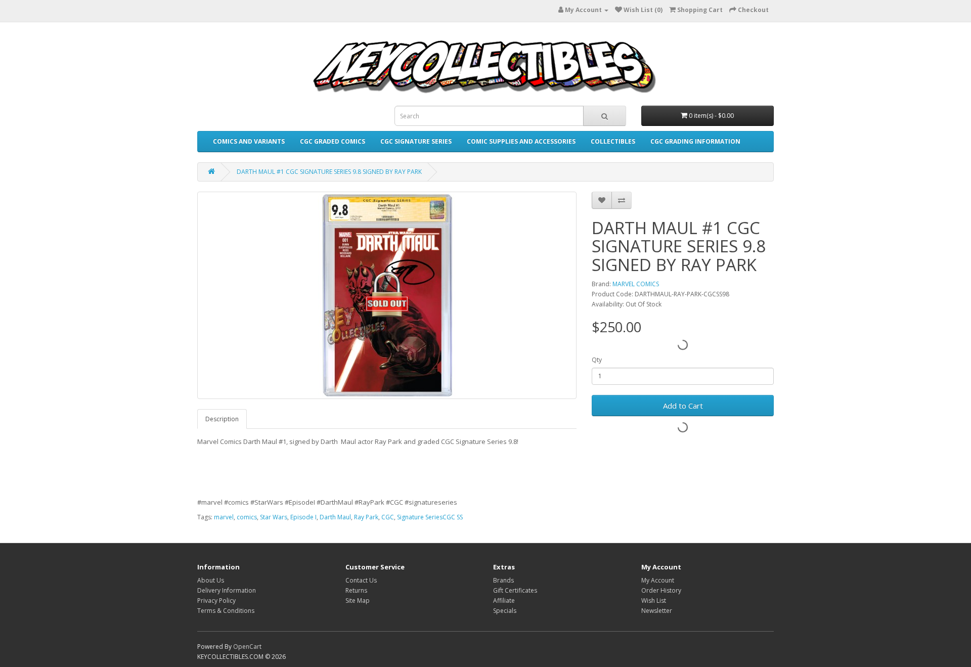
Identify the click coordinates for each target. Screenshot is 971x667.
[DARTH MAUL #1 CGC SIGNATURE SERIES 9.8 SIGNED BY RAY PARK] (387, 295)
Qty (597, 359)
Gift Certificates (515, 590)
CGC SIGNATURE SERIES (416, 141)
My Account (657, 580)
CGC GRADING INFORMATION (695, 141)
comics (247, 517)
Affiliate (504, 600)
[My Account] (605, 10)
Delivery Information (226, 590)
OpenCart (247, 646)
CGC (387, 517)
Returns (356, 590)
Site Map (357, 600)
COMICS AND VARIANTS (249, 141)
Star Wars (273, 517)
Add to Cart (683, 406)
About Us (210, 580)
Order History (661, 590)
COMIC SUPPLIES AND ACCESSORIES (521, 141)
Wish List (653, 600)
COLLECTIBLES (613, 141)
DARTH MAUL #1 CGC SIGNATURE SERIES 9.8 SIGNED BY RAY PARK (329, 171)
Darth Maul (335, 517)
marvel (224, 517)
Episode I (303, 517)
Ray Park (366, 517)
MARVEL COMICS (635, 284)
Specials (504, 610)
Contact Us (361, 580)
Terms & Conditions (225, 610)
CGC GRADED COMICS (332, 141)
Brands (503, 580)
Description (222, 419)
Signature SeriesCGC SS (430, 517)
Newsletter (656, 610)
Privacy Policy (216, 600)
